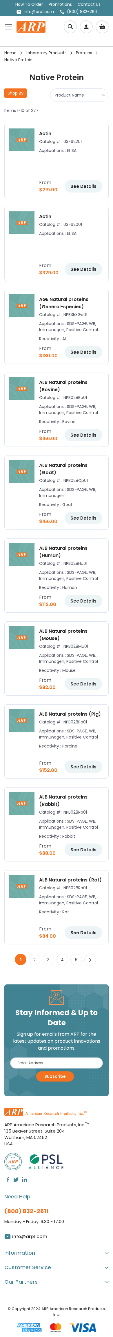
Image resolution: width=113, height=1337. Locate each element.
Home (10, 53)
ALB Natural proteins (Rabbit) (63, 801)
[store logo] (31, 27)
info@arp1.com (39, 11)
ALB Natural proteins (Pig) (70, 714)
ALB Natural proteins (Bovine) (63, 386)
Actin (45, 133)
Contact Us (89, 4)
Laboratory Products (46, 53)
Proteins (84, 53)
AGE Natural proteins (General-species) (63, 303)
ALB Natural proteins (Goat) (63, 469)
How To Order (29, 4)
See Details (83, 186)
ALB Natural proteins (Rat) (70, 880)
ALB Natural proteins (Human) (63, 552)
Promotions (60, 4)
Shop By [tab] (15, 93)
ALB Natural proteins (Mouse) (63, 635)
